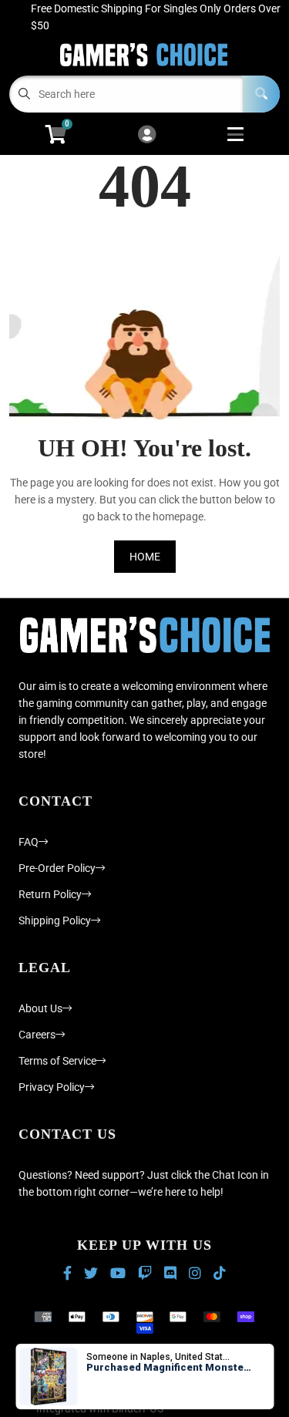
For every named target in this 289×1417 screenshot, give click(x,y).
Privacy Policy (51, 1087)
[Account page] (147, 135)
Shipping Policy (54, 920)
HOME (144, 556)
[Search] (261, 94)
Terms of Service (57, 1061)
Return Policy (50, 894)
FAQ (28, 842)
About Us (40, 1008)
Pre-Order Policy (57, 868)
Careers (36, 1034)
